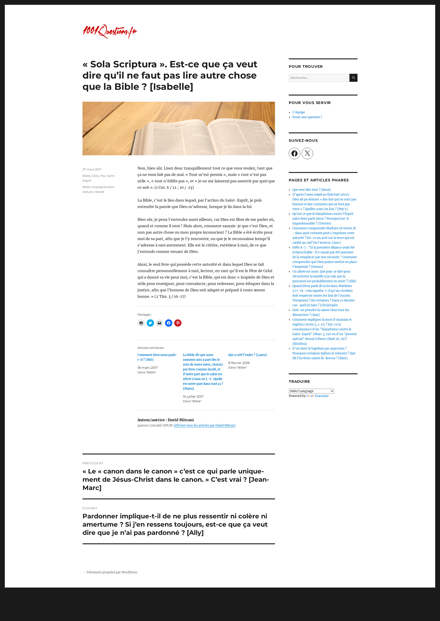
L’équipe (298, 112)
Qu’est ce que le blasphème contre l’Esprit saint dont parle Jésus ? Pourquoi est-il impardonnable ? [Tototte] (322, 218)
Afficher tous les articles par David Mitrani (204, 425)
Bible (86, 176)
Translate (322, 396)
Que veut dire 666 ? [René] (311, 190)
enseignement (103, 187)
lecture (87, 192)
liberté (99, 192)
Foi (103, 176)
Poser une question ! (307, 117)
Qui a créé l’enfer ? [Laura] (247, 355)
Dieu (95, 176)
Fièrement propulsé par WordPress (112, 572)
